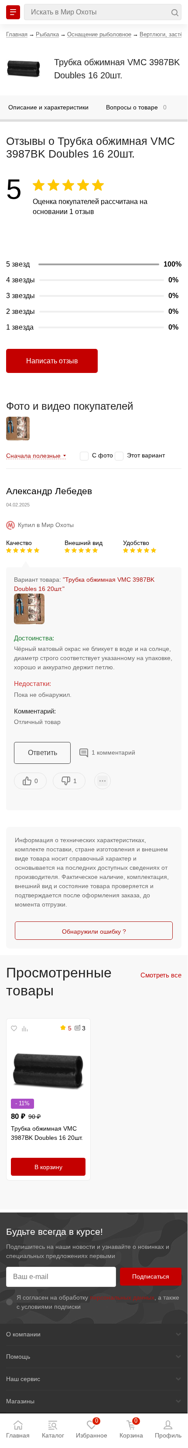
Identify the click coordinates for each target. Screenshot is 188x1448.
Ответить (42, 752)
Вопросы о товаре (136, 107)
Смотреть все (160, 975)
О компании (23, 1334)
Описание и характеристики (48, 107)
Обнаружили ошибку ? (94, 931)
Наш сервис (23, 1378)
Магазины (20, 1401)
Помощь (18, 1356)
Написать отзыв (52, 361)
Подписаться (150, 1276)
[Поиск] (102, 12)
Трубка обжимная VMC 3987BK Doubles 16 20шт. (117, 68)
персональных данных (122, 1297)
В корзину (48, 1166)
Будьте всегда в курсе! (54, 1232)
